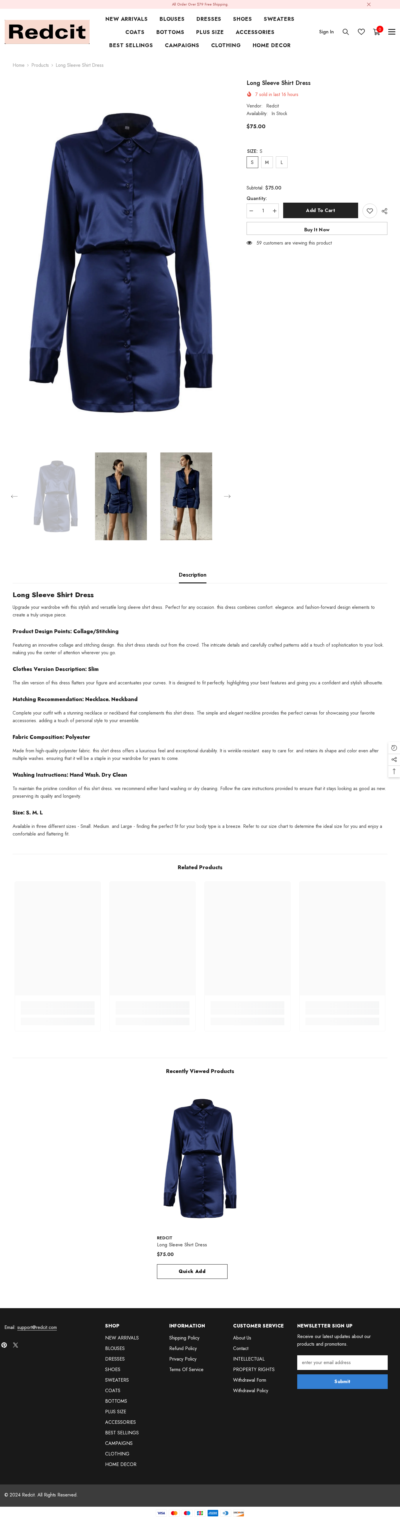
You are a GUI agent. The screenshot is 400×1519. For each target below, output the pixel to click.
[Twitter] (15, 1345)
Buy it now (316, 229)
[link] (58, 1012)
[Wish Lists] (361, 31)
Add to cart (320, 210)
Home (19, 65)
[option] (121, 263)
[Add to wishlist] (370, 211)
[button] (14, 496)
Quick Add (192, 1271)
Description (192, 575)
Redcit (272, 105)
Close (368, 4)
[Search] (346, 32)
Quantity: (257, 198)
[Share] (382, 211)
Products (40, 65)
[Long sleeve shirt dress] (200, 1158)
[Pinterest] (4, 1345)
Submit (342, 1381)
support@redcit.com (37, 1327)
